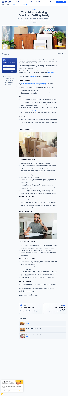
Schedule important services (26, 96)
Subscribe (9, 69)
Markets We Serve (30, 1)
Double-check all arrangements (27, 241)
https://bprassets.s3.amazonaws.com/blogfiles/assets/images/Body (34, 83)
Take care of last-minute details (27, 258)
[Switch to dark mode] (54, 1)
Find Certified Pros (20, 1)
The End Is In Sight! (8, 84)
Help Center (45, 1)
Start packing (22, 117)
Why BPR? (38, 1)
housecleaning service (36, 110)
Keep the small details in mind (26, 196)
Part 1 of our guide (32, 76)
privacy (12, 71)
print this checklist (50, 72)
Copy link (59, 53)
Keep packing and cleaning (26, 175)
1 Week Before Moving (9, 82)
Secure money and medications (27, 159)
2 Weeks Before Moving (9, 80)
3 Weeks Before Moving (9, 78)
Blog (51, 1)
